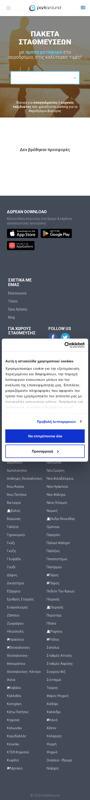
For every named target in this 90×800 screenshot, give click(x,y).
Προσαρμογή (42, 451)
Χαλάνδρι (54, 712)
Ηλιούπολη (15, 631)
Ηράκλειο (16, 639)
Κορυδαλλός (16, 736)
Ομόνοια (53, 527)
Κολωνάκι (14, 728)
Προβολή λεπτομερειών (56, 421)
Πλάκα (51, 623)
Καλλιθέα (14, 696)
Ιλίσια (11, 680)
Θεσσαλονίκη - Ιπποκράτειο (18, 659)
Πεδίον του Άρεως (61, 591)
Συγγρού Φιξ (56, 672)
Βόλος (16, 511)
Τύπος (13, 301)
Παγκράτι (53, 535)
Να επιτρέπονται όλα (45, 436)
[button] (83, 8)
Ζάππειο (13, 615)
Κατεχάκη (14, 704)
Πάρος (54, 575)
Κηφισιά (13, 720)
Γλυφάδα (14, 559)
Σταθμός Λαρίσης (60, 663)
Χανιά (53, 720)
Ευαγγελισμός (17, 607)
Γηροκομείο (16, 535)
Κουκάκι (13, 744)
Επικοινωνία (17, 293)
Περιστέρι (54, 615)
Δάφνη (12, 575)
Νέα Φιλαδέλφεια (60, 478)
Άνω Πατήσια (16, 494)
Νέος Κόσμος (57, 503)
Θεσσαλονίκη (19, 647)
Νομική (52, 511)
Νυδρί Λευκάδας (62, 519)
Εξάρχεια (13, 591)
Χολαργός (54, 736)
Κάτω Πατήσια (17, 712)
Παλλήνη (53, 551)
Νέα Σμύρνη (55, 470)
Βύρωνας (14, 519)
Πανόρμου (54, 567)
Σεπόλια (53, 647)
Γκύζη (11, 551)
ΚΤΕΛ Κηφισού (18, 752)
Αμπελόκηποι (17, 470)
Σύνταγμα (54, 680)
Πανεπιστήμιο (57, 559)
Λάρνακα (15, 768)
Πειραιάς (53, 599)
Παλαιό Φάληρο (58, 543)
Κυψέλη (13, 760)
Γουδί (11, 567)
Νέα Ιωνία (54, 462)
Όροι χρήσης (17, 309)
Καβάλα (15, 688)
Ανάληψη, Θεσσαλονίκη (24, 478)
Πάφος (54, 583)
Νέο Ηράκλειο (57, 486)
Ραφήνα (56, 631)
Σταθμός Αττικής (59, 655)
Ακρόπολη (14, 462)
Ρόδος (54, 639)
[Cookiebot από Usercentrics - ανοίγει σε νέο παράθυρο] (65, 345)
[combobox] (45, 77)
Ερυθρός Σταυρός (20, 599)
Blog (11, 317)
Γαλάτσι (13, 527)
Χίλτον (51, 728)
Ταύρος (52, 688)
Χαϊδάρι (52, 704)
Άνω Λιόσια (15, 486)
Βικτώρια (14, 503)
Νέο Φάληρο (56, 494)
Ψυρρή (52, 744)
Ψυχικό (52, 752)
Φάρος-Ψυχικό (58, 696)
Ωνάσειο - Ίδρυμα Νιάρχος (59, 764)
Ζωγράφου (15, 623)
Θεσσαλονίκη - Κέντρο (24, 672)
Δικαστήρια (15, 583)
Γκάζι (11, 543)
